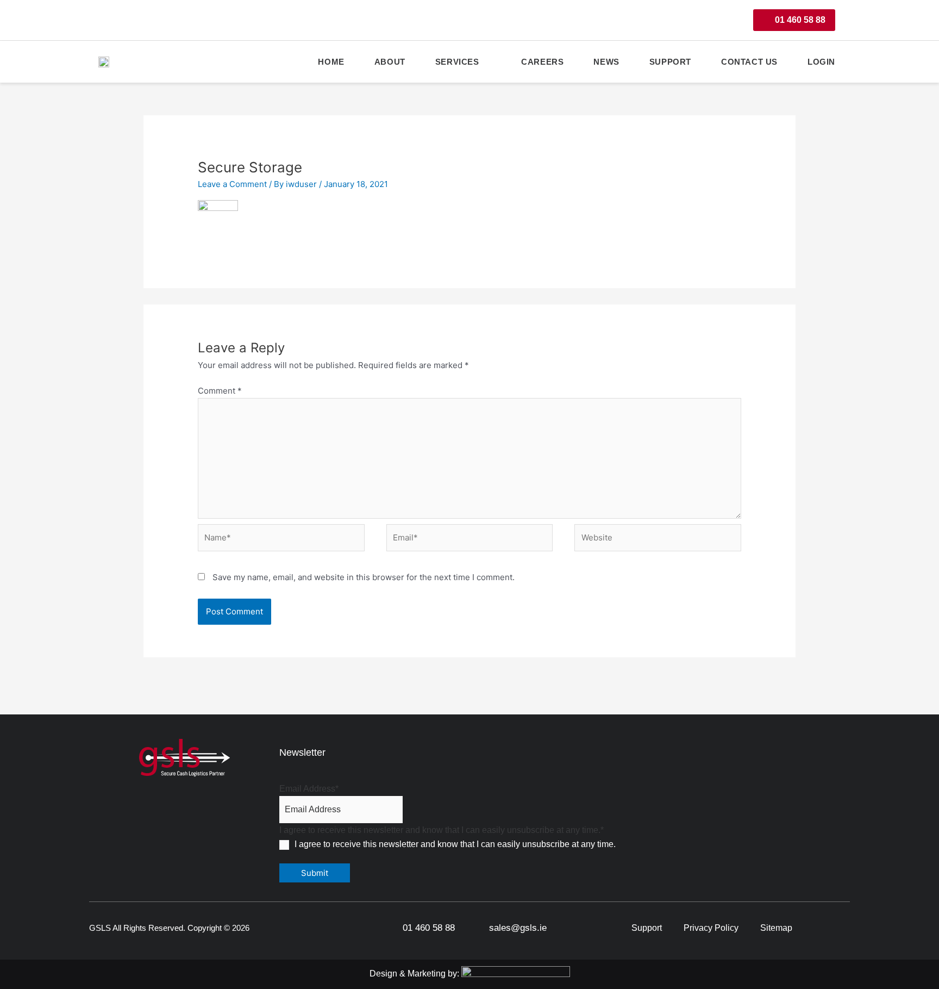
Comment (220, 390)
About (389, 61)
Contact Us (749, 61)
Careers (542, 61)
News (606, 61)
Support (670, 61)
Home (331, 61)
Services (457, 61)
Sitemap (776, 927)
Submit (314, 873)
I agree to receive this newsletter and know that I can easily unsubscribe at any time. (455, 844)
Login (821, 61)
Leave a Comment (232, 184)
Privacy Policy (711, 927)
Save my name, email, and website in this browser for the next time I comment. (363, 577)
